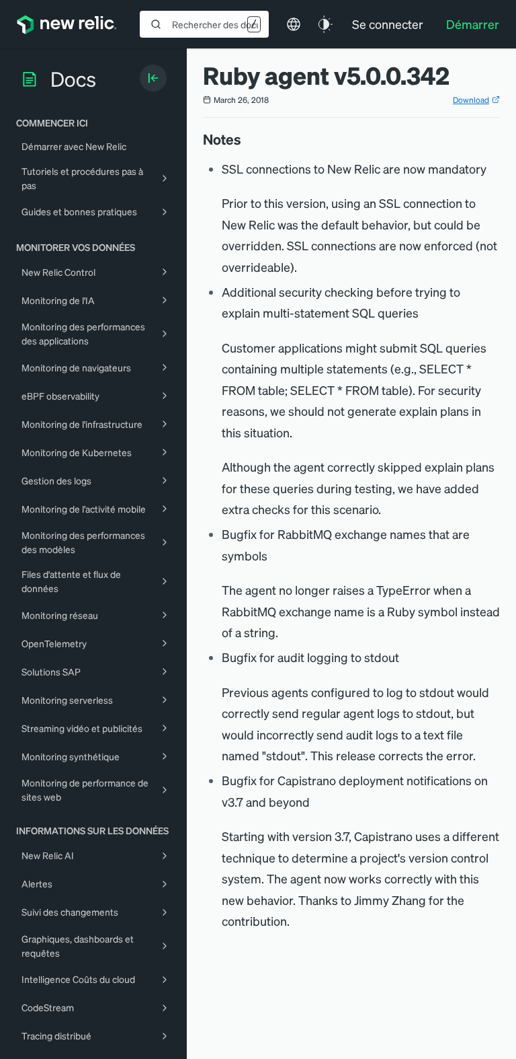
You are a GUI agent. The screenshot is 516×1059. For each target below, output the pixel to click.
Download (471, 100)
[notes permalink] (248, 139)
